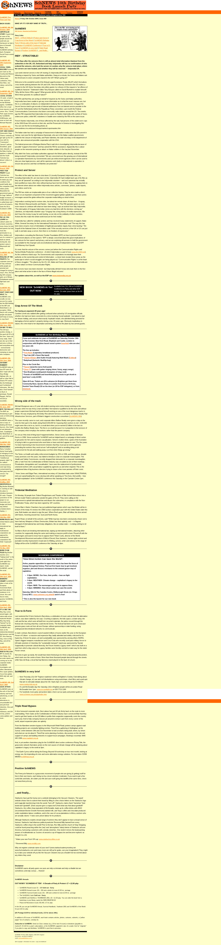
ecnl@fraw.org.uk (27, 757)
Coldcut (72, 358)
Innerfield (65, 343)
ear (9, 20)
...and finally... (43, 50)
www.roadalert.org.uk (30, 738)
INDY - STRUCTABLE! (23, 38)
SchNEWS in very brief (29, 48)
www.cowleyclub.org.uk (28, 684)
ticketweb (26, 389)
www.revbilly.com (34, 843)
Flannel (27, 367)
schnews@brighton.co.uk (25, 938)
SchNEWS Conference (32, 45)
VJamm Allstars (30, 358)
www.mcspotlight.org (44, 689)
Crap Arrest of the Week (24, 40)
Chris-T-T (27, 369)
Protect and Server (41, 38)
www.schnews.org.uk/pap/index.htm (33, 694)
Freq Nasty (28, 353)
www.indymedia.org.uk (61, 276)
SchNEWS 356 (75, 416)
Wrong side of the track (29, 43)
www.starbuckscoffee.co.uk (49, 839)
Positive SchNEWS (29, 50)
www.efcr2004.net (78, 252)
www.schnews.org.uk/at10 (43, 595)
